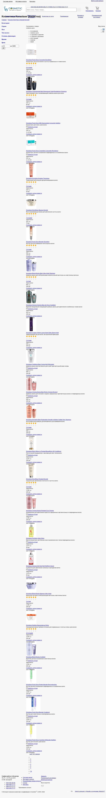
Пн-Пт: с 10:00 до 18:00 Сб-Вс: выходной (10, 777)
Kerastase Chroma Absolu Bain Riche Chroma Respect (41, 392)
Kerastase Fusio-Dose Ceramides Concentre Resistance (42, 151)
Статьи (25, 783)
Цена (3, 42)
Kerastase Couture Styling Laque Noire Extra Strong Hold (42, 332)
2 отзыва (28, 249)
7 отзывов (29, 218)
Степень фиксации (9, 36)
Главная (4, 20)
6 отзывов (29, 67)
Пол (3, 29)
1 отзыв (28, 281)
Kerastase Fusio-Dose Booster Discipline (37, 241)
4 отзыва (28, 99)
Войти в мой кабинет (97, 1)
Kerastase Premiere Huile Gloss (35, 538)
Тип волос (5, 33)
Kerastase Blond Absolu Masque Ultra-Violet (38, 593)
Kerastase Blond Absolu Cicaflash (35, 657)
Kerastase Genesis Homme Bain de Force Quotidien (41, 305)
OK (3, 48)
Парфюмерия (64, 16)
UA (68, 791)
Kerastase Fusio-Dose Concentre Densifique (38, 60)
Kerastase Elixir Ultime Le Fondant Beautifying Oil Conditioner (43, 451)
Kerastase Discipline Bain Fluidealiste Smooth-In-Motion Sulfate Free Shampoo (48, 419)
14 (31, 771)
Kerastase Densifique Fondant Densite (37, 479)
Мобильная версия (46, 779)
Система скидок (8, 1)
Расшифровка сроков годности (32, 781)
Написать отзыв (33, 127)
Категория (5, 23)
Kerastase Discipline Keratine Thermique (37, 178)
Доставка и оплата (21, 1)
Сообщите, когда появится (34, 74)
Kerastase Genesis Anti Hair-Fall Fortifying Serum (40, 566)
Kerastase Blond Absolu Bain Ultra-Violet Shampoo (40, 273)
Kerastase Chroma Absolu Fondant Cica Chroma (40, 510)
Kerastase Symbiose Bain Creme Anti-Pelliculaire (40, 364)
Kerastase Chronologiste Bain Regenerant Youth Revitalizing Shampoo (46, 91)
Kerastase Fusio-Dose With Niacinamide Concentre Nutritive (43, 123)
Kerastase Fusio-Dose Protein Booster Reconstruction (41, 684)
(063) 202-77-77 (63, 7)
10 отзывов (29, 633)
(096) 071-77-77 (54, 7)
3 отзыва (28, 186)
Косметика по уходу (48, 16)
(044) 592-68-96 (35, 7)
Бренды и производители (12, 16)
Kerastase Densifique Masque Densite (37, 210)
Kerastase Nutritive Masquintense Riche (37, 625)
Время (4, 39)
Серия (4, 26)
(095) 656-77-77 (44, 7)
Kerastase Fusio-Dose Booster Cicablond (38, 712)
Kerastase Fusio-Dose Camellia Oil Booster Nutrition (41, 740)
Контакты (32, 1)
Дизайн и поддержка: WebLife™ (95, 791)
